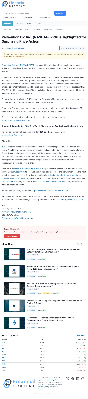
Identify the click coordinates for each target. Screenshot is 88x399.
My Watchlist (27, 18)
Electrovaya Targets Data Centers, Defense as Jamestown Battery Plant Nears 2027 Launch (53, 250)
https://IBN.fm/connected (13, 135)
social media (7, 181)
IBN (3, 147)
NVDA (4, 364)
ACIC (44, 310)
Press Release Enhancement (14, 178)
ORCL (4, 367)
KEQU (44, 276)
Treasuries (59, 29)
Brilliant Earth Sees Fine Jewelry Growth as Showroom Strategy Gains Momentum (52, 284)
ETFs (29, 23)
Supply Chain (46, 293)
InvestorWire (19, 172)
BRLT (58, 293)
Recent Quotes (8, 18)
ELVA (44, 259)
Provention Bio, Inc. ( (11, 65)
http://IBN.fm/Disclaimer (72, 199)
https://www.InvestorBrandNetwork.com (50, 190)
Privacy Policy (44, 387)
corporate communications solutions (54, 181)
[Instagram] (83, 383)
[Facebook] (73, 383)
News (27, 29)
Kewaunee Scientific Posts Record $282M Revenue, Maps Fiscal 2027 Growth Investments (53, 267)
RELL (44, 327)
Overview (18, 29)
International (47, 29)
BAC (3, 351)
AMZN (4, 342)
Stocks (19, 23)
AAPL (3, 345)
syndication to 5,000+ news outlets (62, 175)
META (4, 358)
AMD (3, 348)
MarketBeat (32, 259)
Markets (7, 23)
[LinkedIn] (78, 383)
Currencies (36, 29)
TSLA (3, 370)
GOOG (4, 355)
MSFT (3, 361)
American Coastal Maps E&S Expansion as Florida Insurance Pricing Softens (54, 302)
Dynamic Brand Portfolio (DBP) (27, 169)
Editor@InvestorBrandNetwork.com (17, 218)
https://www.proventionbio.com (16, 120)
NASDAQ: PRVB (27, 65)
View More (80, 244)
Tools (38, 23)
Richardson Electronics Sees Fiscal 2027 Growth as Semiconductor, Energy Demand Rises (50, 319)
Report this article (12, 236)
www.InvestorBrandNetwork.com (16, 212)
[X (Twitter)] (67, 383)
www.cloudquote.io (52, 380)
